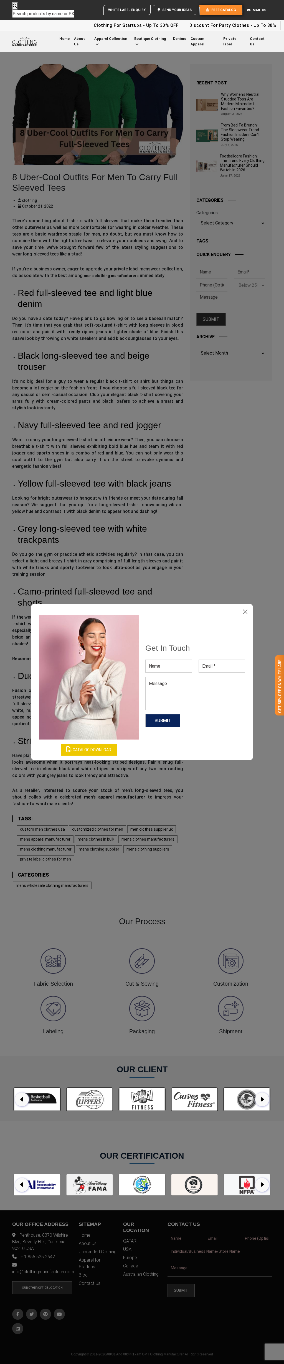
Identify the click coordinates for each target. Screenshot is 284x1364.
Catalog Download (91, 750)
